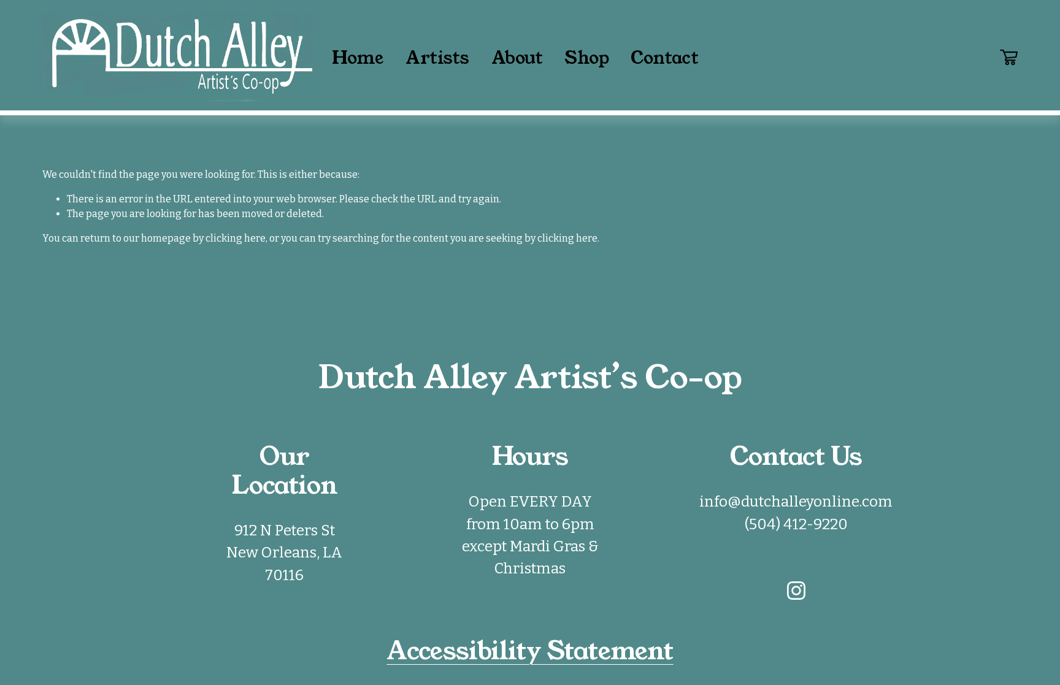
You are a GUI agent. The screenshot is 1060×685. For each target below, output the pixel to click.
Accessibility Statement (529, 651)
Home (357, 57)
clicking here (235, 238)
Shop (586, 57)
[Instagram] (796, 590)
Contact (664, 57)
